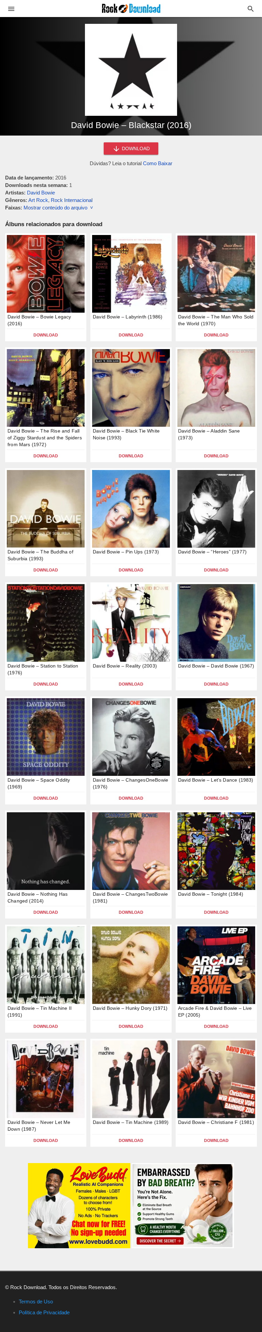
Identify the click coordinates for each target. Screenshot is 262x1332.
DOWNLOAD (135, 148)
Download (45, 335)
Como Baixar (157, 163)
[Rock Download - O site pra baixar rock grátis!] (131, 8)
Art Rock (38, 200)
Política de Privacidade (44, 1312)
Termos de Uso (36, 1301)
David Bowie (41, 192)
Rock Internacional (71, 200)
